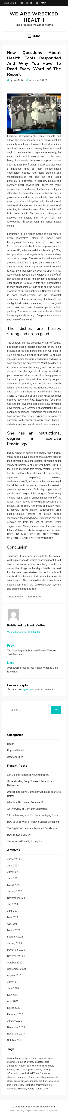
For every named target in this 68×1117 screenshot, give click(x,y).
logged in (26, 689)
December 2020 (16, 949)
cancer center (46, 1058)
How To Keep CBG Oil (19, 834)
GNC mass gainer (25, 1069)
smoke (24, 1081)
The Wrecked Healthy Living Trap (25, 841)
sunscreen (17, 1084)
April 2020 (13, 1001)
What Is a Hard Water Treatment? (25, 802)
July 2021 (12, 904)
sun (9, 1084)
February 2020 (15, 1014)
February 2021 (15, 936)
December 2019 (16, 1027)
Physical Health (15, 750)
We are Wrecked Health (34, 17)
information (13, 1073)
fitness (10, 1069)
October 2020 (14, 962)
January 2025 (14, 859)
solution (43, 1081)
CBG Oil (11, 1061)
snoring (33, 1081)
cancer (34, 1058)
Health (20, 596)
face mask (47, 1065)
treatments (42, 1084)
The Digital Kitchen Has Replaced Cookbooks (32, 828)
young (31, 1088)
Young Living (42, 1088)
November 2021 (16, 897)
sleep (10, 1081)
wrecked (22, 1088)
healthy (46, 1069)
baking (10, 1058)
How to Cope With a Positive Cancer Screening (33, 821)
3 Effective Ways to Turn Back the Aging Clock (32, 815)
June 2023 (13, 865)
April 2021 (13, 923)
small (17, 1081)
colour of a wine (24, 1061)
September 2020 (16, 968)
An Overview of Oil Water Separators (27, 808)
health (37, 596)
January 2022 (14, 891)
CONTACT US (26, 3)
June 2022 (13, 878)
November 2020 (16, 956)
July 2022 (12, 871)
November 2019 (16, 1033)
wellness (11, 1088)
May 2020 (12, 994)
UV (50, 1084)
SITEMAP (41, 3)
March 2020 (13, 1007)
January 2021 (14, 943)
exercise (31, 1065)
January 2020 (14, 1020)
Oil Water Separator (40, 1073)
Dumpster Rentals (16, 1065)
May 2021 (12, 917)
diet (47, 1061)
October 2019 (14, 1040)
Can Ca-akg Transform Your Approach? (28, 774)
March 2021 (13, 930)
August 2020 (14, 975)
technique (30, 1084)
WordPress (54, 1111)
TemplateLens (31, 1111)
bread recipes (22, 1058)
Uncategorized (15, 756)
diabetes (39, 1061)
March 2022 (13, 885)
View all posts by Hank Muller (23, 632)
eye (39, 1065)
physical (11, 1077)
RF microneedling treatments (43, 1077)
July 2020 (12, 982)
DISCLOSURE (10, 3)
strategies (54, 1081)
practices (22, 1077)
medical (25, 1073)
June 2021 (13, 910)
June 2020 (13, 988)
